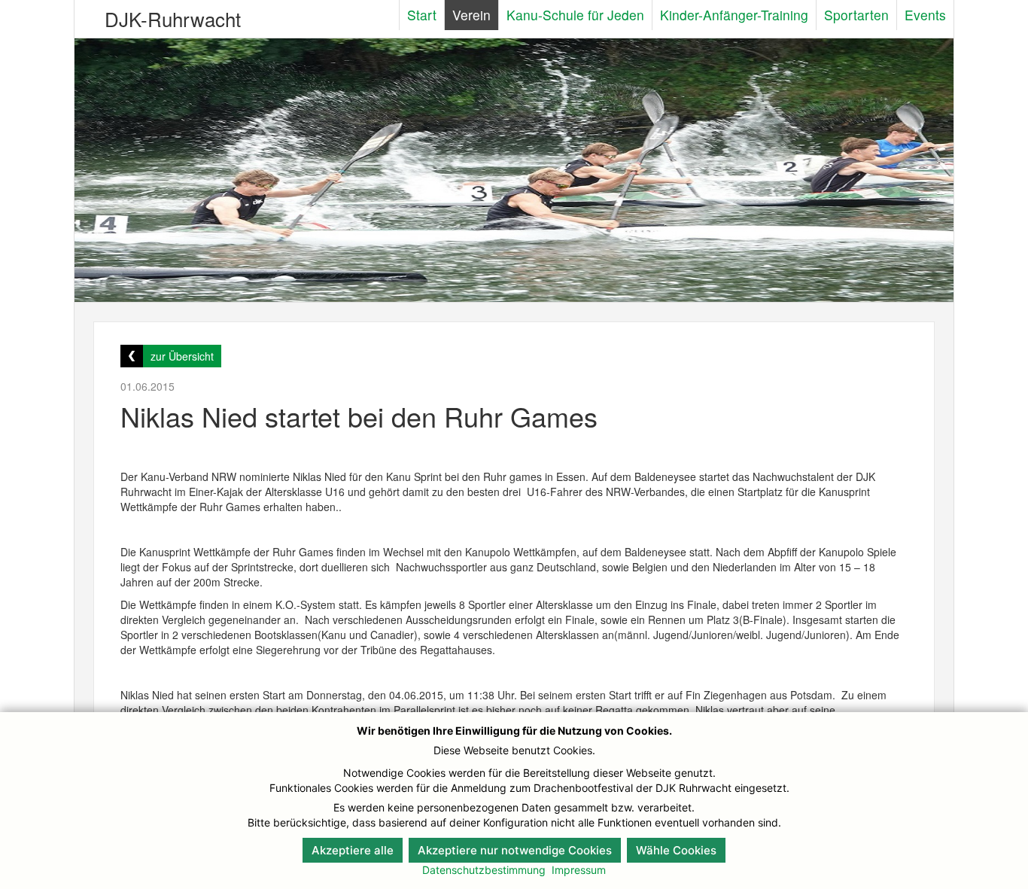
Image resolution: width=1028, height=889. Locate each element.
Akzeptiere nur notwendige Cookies (515, 850)
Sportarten (856, 14)
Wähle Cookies (676, 850)
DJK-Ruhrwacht (173, 18)
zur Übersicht (182, 356)
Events (925, 14)
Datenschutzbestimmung (484, 869)
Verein (471, 14)
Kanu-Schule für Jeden (575, 14)
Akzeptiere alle (353, 850)
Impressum (579, 869)
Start (421, 14)
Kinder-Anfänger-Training (734, 14)
